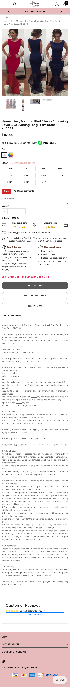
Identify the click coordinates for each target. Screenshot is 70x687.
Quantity (5, 206)
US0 (10, 168)
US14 (60, 175)
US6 (60, 168)
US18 (26, 182)
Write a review (35, 614)
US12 (43, 175)
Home (6, 17)
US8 (10, 175)
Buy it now (35, 306)
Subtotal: (6, 218)
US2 (26, 168)
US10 (26, 175)
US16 (9, 182)
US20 (43, 182)
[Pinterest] (3, 661)
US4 (43, 168)
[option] (35, 11)
